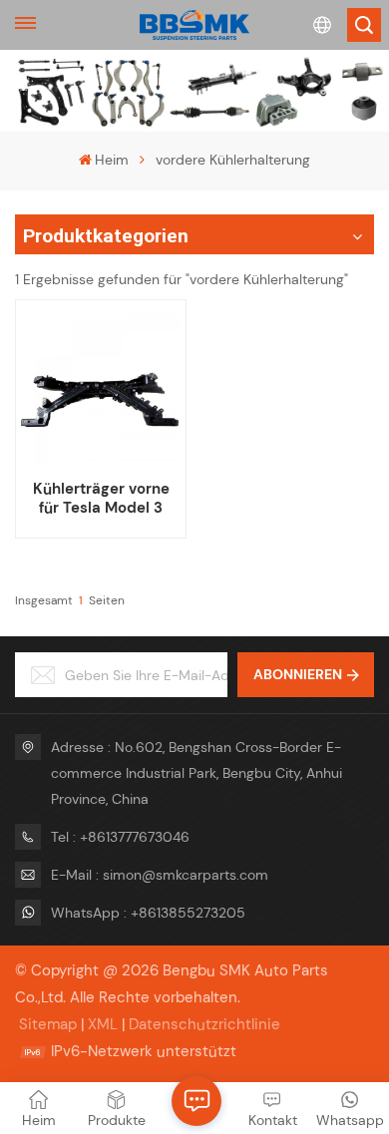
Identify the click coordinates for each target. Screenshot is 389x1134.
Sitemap (48, 1024)
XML (103, 1024)
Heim (112, 160)
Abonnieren (297, 674)
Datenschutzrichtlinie (204, 1024)
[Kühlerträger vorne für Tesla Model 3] (100, 385)
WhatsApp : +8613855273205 (148, 913)
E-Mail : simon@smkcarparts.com (159, 875)
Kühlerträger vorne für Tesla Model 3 (101, 499)
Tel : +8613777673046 (120, 837)
